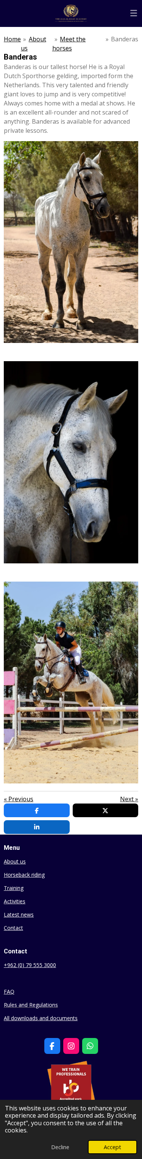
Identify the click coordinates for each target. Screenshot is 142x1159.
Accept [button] (112, 1147)
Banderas (124, 39)
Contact (13, 927)
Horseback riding (24, 874)
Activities (14, 901)
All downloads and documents (41, 1018)
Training (13, 888)
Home (12, 39)
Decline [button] (60, 1147)
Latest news (19, 914)
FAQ (9, 991)
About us (15, 861)
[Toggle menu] (133, 13)
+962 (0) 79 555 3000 (30, 965)
